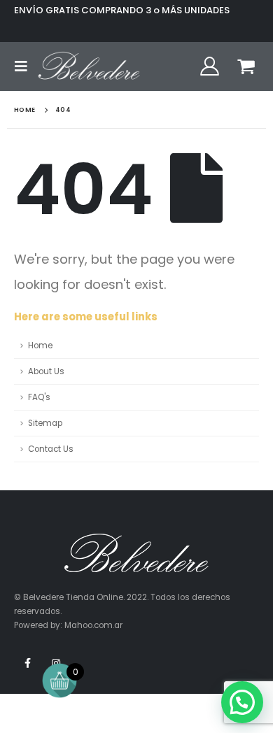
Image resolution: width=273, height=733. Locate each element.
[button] (242, 702)
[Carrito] (246, 66)
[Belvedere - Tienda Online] (88, 66)
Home (40, 345)
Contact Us (51, 449)
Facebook (27, 663)
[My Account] (209, 66)
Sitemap (45, 423)
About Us (46, 371)
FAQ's (39, 397)
